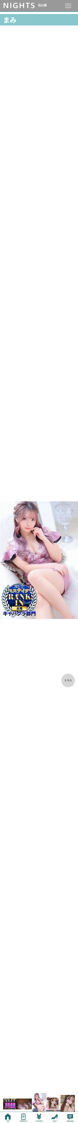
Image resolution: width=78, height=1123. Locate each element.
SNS (69, 680)
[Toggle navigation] (68, 5)
